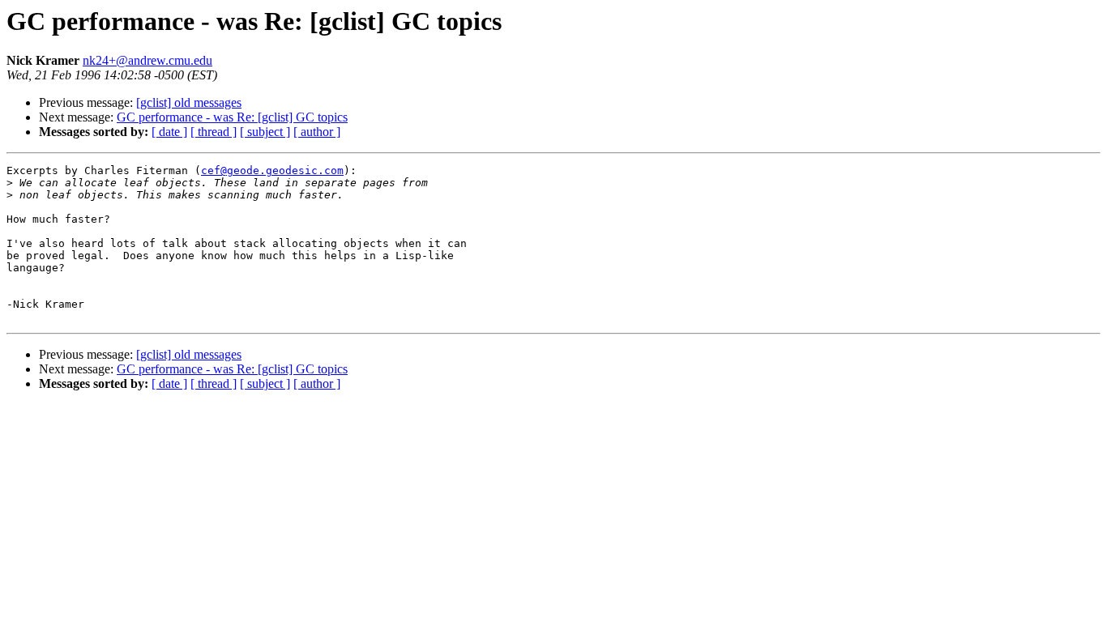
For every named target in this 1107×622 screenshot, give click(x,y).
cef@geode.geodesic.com (272, 170)
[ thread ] (213, 131)
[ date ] (169, 131)
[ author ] (316, 131)
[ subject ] (265, 131)
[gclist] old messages (188, 102)
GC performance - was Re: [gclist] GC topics (232, 117)
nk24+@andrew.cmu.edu (147, 60)
